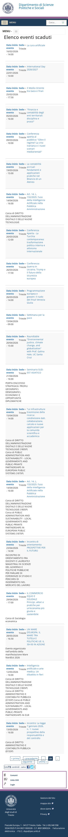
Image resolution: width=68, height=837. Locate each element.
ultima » (43, 761)
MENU (12, 22)
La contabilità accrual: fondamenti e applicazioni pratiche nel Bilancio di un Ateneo (34, 172)
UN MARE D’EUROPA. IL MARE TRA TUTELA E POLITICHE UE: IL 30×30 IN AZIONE (36, 637)
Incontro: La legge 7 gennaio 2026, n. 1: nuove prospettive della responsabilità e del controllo (36, 731)
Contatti (14, 775)
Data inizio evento (12, 46)
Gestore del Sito (47, 798)
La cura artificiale (36, 45)
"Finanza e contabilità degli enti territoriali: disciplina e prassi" (35, 115)
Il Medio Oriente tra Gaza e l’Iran (35, 89)
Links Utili (14, 780)
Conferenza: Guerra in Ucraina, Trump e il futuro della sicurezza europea (36, 271)
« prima (15, 758)
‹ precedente (31, 758)
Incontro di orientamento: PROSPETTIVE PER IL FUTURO (36, 546)
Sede (21, 44)
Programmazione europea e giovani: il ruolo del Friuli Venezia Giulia (36, 296)
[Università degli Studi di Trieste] (8, 13)
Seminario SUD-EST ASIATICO (35, 371)
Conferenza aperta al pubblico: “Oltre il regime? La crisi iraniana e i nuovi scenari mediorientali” (36, 142)
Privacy (43, 814)
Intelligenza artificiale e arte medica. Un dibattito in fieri (35, 670)
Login (12, 785)
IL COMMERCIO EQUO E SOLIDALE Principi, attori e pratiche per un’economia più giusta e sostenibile (35, 604)
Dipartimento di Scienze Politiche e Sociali (36, 6)
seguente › (28, 761)
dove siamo (45, 808)
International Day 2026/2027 (36, 68)
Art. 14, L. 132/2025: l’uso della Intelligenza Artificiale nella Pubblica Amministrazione (36, 202)
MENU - (7, 31)
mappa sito (45, 803)
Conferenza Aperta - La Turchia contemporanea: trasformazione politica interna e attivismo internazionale (36, 241)
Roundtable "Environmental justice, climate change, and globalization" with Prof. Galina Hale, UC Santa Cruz (35, 347)
